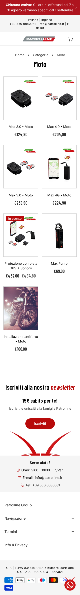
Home (19, 55)
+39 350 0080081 (23, 23)
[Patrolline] (39, 39)
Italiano (33, 20)
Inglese (46, 20)
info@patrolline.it (51, 23)
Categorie (40, 55)
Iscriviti (40, 423)
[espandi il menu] (7, 39)
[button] (71, 39)
